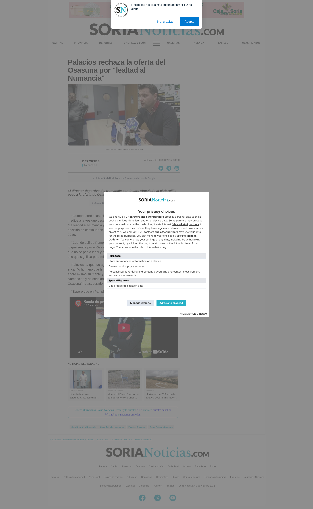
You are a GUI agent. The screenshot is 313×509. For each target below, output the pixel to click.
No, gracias (165, 21)
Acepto (190, 21)
